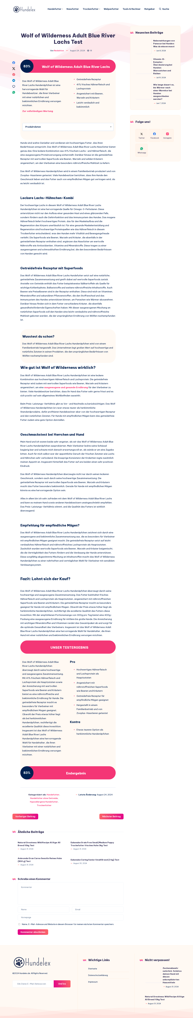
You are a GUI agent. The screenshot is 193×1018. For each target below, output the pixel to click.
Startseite (92, 969)
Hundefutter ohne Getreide (44, 798)
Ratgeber (149, 9)
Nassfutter (73, 9)
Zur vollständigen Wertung (37, 111)
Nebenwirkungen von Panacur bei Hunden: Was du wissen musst (164, 44)
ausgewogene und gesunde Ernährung (66, 387)
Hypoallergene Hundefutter (44, 802)
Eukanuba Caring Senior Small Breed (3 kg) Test (95, 860)
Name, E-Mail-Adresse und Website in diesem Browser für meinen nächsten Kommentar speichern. (68, 924)
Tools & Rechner (131, 9)
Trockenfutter (90, 9)
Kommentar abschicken (33, 932)
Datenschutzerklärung (98, 975)
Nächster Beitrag (111, 816)
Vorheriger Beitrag (25, 816)
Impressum (93, 982)
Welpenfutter (111, 9)
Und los (62, 983)
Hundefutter (54, 9)
